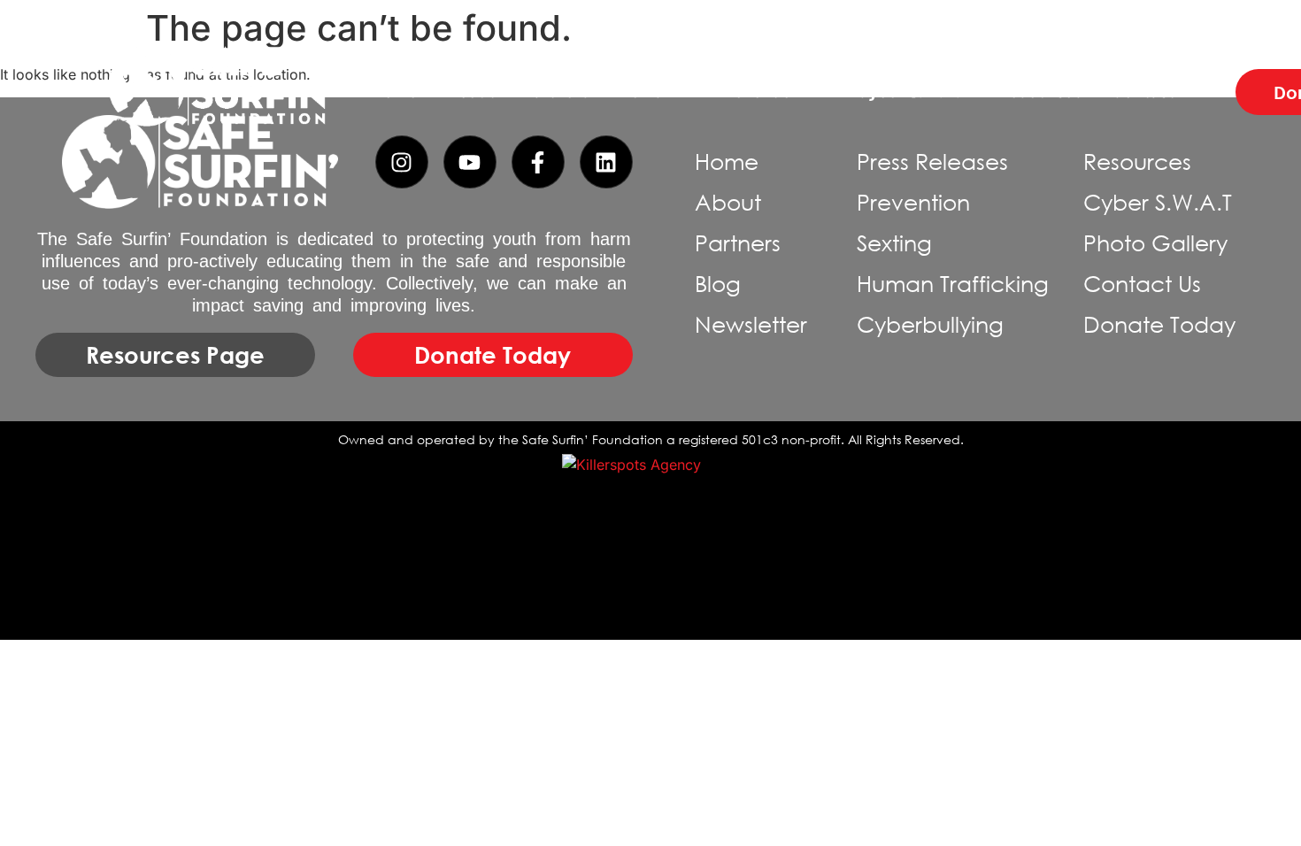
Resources (1040, 91)
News (641, 91)
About (469, 91)
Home (394, 91)
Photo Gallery (1155, 243)
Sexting (894, 243)
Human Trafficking (953, 283)
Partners (555, 91)
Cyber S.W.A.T (913, 91)
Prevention (760, 91)
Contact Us (1142, 283)
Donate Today (1159, 324)
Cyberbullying (930, 324)
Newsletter (751, 324)
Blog (718, 283)
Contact (1142, 91)
